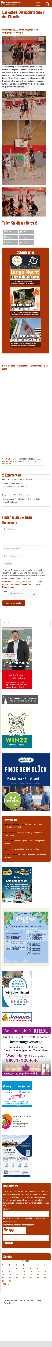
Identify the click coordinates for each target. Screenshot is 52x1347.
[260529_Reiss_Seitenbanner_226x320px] (17, 1136)
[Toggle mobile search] (48, 4)
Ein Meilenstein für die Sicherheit (25, 849)
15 (3, 1275)
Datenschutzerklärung (25, 1218)
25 (24, 1278)
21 (45, 1275)
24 (17, 1278)
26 (31, 1278)
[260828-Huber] (25, 288)
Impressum (28, 1300)
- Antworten (28, 479)
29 (3, 1281)
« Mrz (4, 1284)
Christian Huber (10, 459)
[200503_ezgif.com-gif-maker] (17, 972)
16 (10, 1275)
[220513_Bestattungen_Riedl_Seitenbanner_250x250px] (26, 1029)
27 (38, 1278)
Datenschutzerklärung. (12, 581)
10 (17, 1271)
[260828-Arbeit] (25, 319)
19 (31, 1275)
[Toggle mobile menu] (38, 4)
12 (31, 1271)
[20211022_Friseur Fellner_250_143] (17, 1114)
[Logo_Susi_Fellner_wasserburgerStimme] (17, 1082)
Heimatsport (6, 461)
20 (38, 1275)
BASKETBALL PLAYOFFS (24, 461)
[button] (10, 232)
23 (10, 1278)
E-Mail (6, 1209)
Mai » (10, 1284)
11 (24, 1271)
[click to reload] (15, 1230)
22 (3, 1278)
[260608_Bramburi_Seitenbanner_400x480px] (26, 910)
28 (45, 1278)
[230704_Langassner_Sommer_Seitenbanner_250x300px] (17, 868)
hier (4, 1206)
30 (10, 1281)
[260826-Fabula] (25, 257)
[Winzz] (17, 711)
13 (38, 1271)
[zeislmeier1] (17, 1014)
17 (17, 1275)
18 (24, 1275)
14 (45, 1271)
